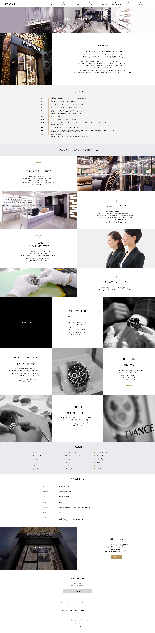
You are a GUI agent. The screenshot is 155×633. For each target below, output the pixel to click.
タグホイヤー (100, 462)
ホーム (51, 4)
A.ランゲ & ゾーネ (102, 452)
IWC (34, 465)
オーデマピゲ (37, 455)
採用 (130, 4)
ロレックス (36, 452)
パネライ (67, 462)
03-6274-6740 (118, 549)
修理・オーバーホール (117, 4)
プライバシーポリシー (77, 623)
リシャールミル (101, 455)
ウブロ (35, 462)
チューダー (36, 469)
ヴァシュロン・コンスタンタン (74, 455)
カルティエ (68, 459)
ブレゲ (67, 465)
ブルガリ (99, 469)
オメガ (35, 459)
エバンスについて (65, 4)
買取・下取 (104, 4)
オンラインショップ (143, 4)
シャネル (99, 465)
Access (116, 556)
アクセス (91, 4)
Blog (86, 620)
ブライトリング (69, 469)
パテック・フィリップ (71, 452)
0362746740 (77, 611)
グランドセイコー (102, 459)
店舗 (78, 4)
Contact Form (77, 591)
